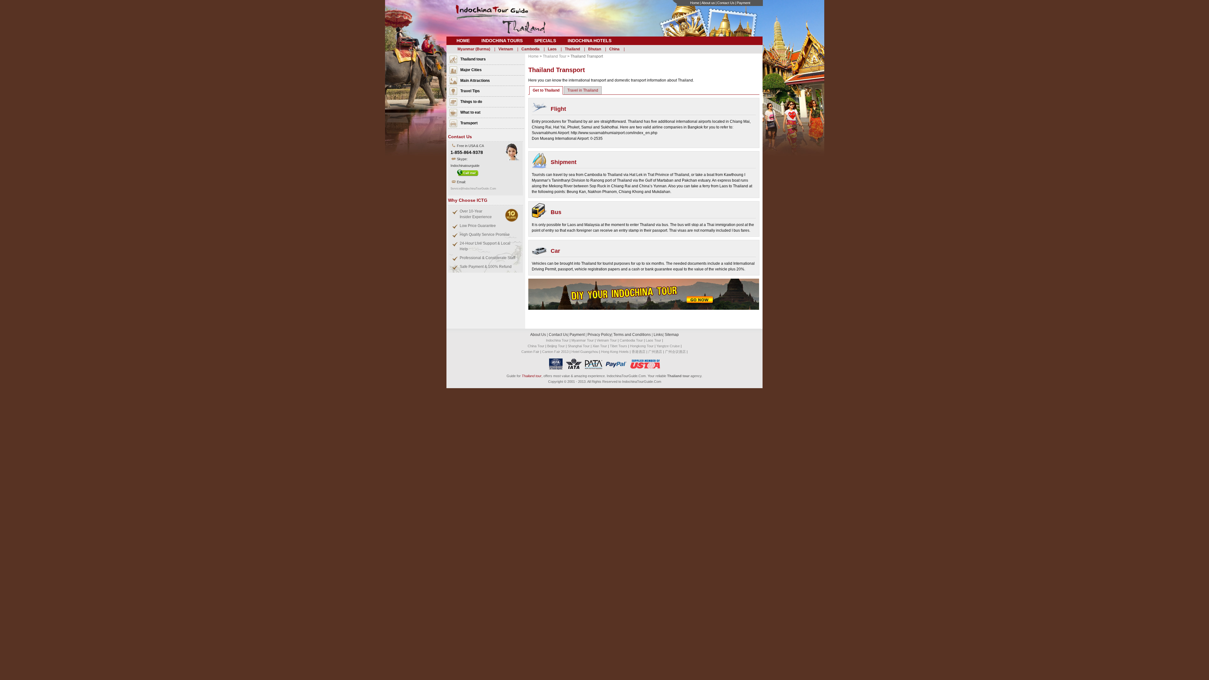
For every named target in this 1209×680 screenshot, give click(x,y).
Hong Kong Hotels (615, 352)
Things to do (471, 101)
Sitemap (672, 334)
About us (708, 3)
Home (694, 3)
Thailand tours (473, 59)
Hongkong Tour (642, 346)
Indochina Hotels (589, 40)
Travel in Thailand (582, 90)
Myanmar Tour (582, 340)
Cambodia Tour (631, 340)
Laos (552, 49)
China (614, 49)
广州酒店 (655, 352)
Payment (743, 3)
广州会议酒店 (675, 352)
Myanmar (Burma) (473, 49)
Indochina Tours (502, 40)
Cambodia (530, 49)
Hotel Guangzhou (585, 352)
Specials (545, 40)
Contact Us (726, 3)
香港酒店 (638, 352)
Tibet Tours (618, 346)
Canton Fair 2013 (555, 352)
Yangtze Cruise (668, 346)
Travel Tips (470, 91)
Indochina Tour (557, 340)
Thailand (572, 49)
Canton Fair (530, 352)
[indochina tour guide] (499, 22)
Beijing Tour (556, 346)
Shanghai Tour (579, 346)
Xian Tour (600, 346)
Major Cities (471, 70)
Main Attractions (475, 80)
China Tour (536, 346)
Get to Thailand (546, 90)
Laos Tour (653, 340)
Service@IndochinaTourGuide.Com (473, 188)
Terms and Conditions (632, 334)
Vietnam (505, 49)
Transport (469, 123)
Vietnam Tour (607, 340)
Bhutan (594, 49)
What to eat (470, 112)
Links (658, 334)
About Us (538, 334)
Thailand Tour (554, 56)
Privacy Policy (599, 334)
